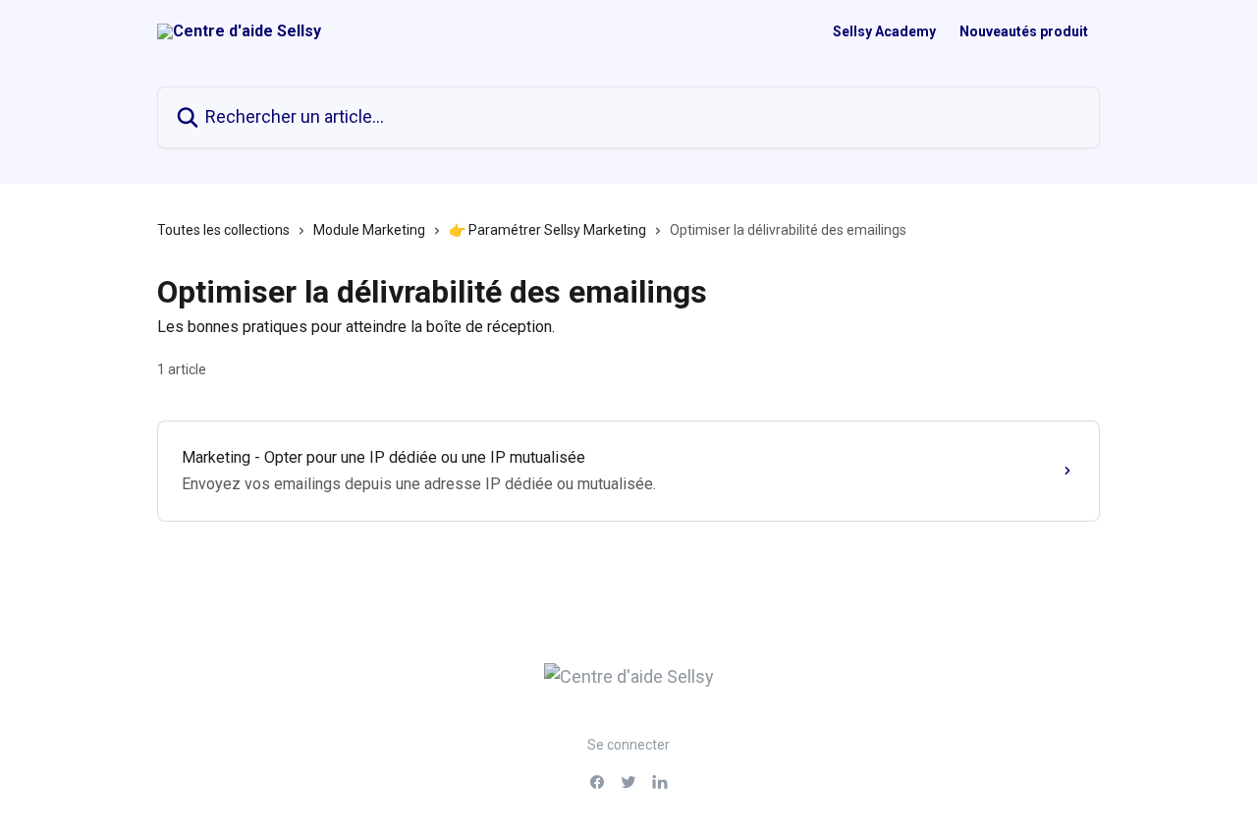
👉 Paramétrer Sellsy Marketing (547, 230)
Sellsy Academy (884, 31)
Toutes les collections (223, 230)
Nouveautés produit (1023, 31)
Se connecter (628, 745)
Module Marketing (369, 230)
